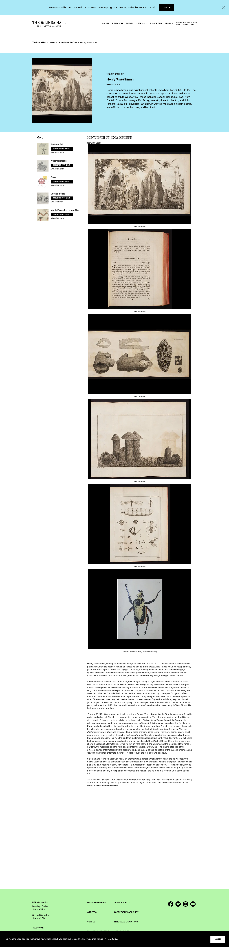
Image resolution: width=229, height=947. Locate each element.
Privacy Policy (111, 939)
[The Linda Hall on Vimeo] (178, 905)
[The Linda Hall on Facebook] (171, 905)
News (52, 43)
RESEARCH (117, 24)
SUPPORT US (156, 24)
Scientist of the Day (67, 43)
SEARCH (169, 24)
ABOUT (105, 24)
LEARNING (141, 24)
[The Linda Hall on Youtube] (193, 905)
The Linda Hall (39, 43)
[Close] (223, 7)
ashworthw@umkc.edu (107, 786)
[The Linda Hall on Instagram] (185, 905)
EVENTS (129, 24)
